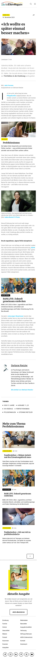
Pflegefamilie (11, 96)
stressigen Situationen (15, 316)
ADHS (33, 247)
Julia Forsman (8, 85)
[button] (34, 15)
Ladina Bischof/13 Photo (12, 217)
